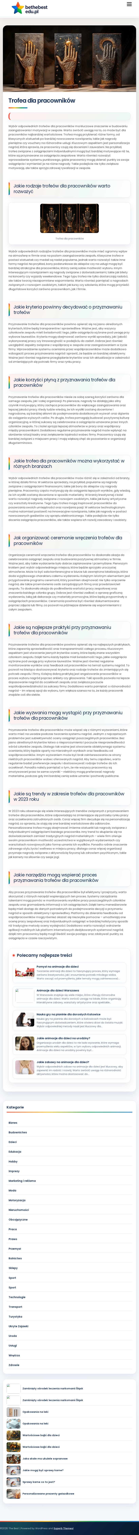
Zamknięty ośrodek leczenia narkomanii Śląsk (53, 1388)
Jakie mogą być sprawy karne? (43, 1470)
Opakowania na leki (35, 1412)
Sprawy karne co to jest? (39, 1482)
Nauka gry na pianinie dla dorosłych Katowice (69, 1014)
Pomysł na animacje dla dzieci (58, 967)
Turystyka (15, 1316)
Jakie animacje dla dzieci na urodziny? (63, 1038)
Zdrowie (14, 1365)
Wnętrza (14, 1355)
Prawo (13, 1239)
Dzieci (13, 1142)
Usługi (13, 1345)
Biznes (13, 1123)
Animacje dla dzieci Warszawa (58, 990)
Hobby (13, 1161)
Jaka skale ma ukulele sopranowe (45, 1458)
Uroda (13, 1336)
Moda (12, 1190)
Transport (15, 1307)
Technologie (17, 1297)
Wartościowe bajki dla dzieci (41, 1435)
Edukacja (15, 1151)
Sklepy (13, 1268)
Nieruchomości (19, 1210)
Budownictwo (18, 1132)
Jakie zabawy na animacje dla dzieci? (63, 1062)
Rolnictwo (15, 1258)
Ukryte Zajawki (18, 1326)
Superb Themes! (64, 1528)
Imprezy (14, 1171)
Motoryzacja (17, 1200)
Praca (13, 1229)
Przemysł (15, 1249)
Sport (12, 1278)
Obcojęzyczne (18, 1219)
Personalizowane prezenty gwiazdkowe (48, 1493)
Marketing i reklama (22, 1181)
